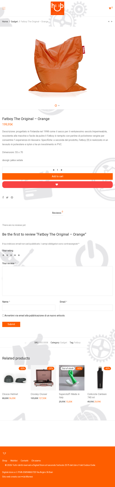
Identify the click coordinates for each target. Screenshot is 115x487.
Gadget (14, 21)
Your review (9, 263)
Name (6, 301)
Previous (3, 64)
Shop (4, 460)
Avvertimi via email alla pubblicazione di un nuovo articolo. (35, 315)
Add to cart (57, 176)
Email (63, 301)
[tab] (57, 213)
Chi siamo (36, 460)
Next (112, 64)
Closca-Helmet (10, 394)
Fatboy (77, 342)
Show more (21, 398)
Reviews (57, 212)
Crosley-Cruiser (39, 394)
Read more (63, 401)
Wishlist (14, 460)
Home (5, 21)
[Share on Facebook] (3, 197)
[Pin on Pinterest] (12, 197)
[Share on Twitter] (7, 197)
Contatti (24, 460)
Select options (7, 398)
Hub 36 (6, 430)
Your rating (7, 250)
